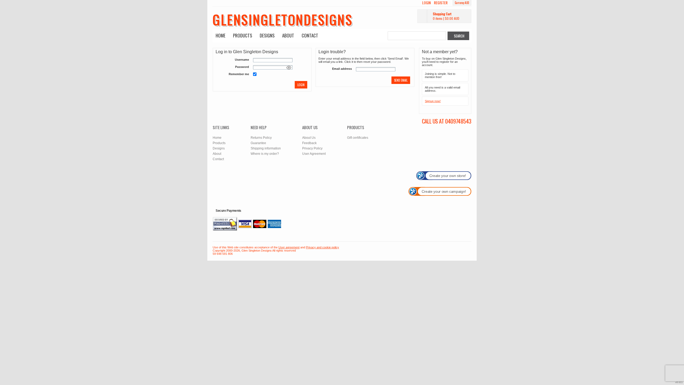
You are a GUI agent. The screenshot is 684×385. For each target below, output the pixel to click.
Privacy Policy (312, 148)
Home (221, 35)
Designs (267, 35)
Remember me (239, 74)
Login (426, 2)
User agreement (289, 247)
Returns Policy (261, 138)
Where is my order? (265, 154)
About (288, 35)
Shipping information (266, 148)
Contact (310, 35)
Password (242, 66)
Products (242, 35)
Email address (342, 68)
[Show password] (288, 68)
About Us (309, 138)
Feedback (309, 143)
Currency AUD (462, 3)
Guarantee (258, 143)
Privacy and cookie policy (322, 247)
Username (242, 59)
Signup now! (433, 101)
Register (441, 2)
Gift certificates (357, 138)
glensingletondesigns (283, 19)
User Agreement (314, 154)
